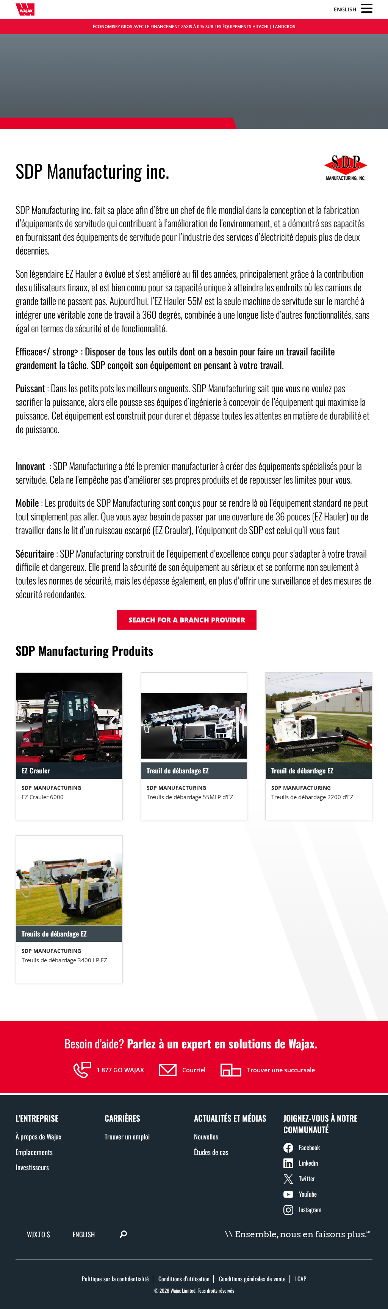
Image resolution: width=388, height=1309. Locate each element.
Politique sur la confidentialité (115, 1278)
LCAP (301, 1278)
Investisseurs (32, 1167)
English (345, 9)
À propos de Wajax (38, 1136)
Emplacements (34, 1152)
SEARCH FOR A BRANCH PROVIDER (186, 619)
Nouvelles (206, 1136)
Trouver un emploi (127, 1136)
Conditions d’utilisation (184, 1278)
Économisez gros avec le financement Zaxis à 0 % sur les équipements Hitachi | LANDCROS (194, 26)
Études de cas (211, 1152)
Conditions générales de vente (252, 1278)
